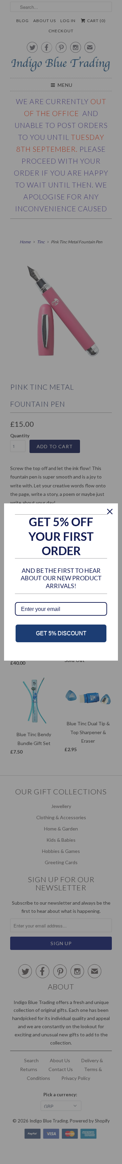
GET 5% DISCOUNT (61, 633)
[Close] (110, 511)
